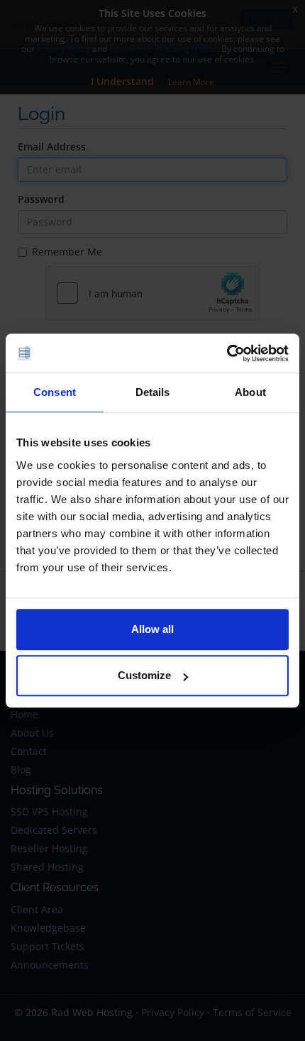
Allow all (152, 629)
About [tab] (250, 392)
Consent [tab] (54, 392)
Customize (144, 675)
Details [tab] (152, 392)
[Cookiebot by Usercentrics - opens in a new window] (227, 353)
